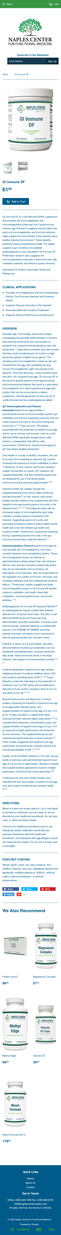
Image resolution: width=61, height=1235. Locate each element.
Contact (30, 1187)
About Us (30, 1182)
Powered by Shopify (29, 1224)
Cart (56, 4)
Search (30, 1178)
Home (5, 74)
